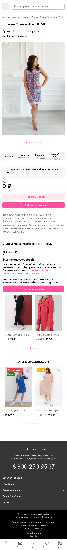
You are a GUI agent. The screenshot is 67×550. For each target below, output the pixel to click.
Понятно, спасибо (33, 289)
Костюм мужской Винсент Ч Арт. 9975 (18, 335)
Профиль (60, 547)
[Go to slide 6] (40, 142)
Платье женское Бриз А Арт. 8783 (48, 410)
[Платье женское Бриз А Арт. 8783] (48, 387)
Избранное (47, 547)
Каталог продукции (20, 17)
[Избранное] (28, 370)
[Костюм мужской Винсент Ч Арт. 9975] (18, 311)
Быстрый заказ (36, 196)
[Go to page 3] (36, 348)
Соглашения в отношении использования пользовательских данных (33, 524)
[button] (5, 6)
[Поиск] (60, 6)
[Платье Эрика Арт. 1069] (33, 88)
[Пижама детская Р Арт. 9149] (48, 311)
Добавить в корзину (36, 205)
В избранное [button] (33, 31)
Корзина (33, 547)
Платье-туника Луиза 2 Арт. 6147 (18, 410)
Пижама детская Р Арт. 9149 (48, 335)
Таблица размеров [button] (17, 36)
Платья (34, 17)
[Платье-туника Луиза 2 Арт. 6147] (18, 387)
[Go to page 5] (39, 424)
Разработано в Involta (33, 534)
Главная (7, 547)
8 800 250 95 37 (33, 466)
